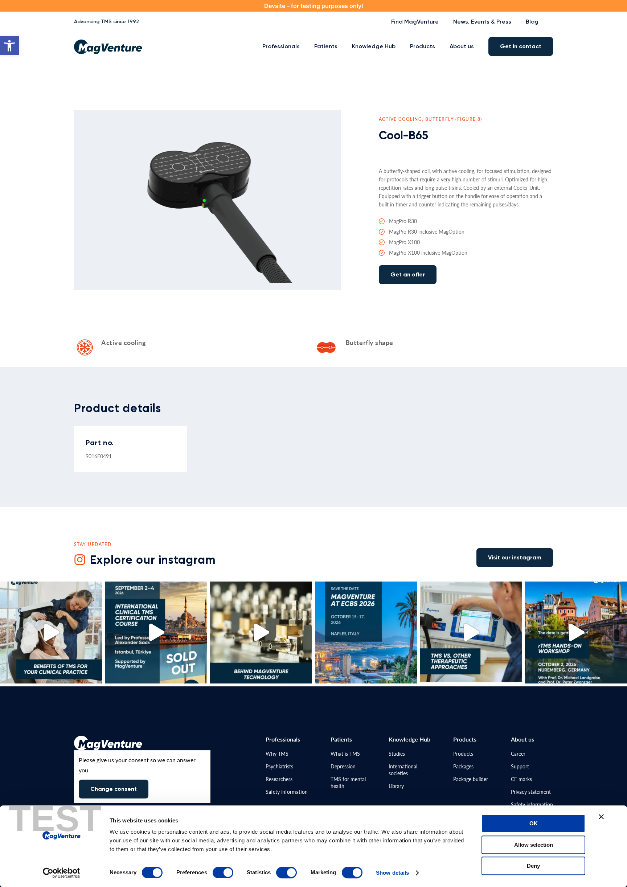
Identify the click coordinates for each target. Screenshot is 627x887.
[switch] (223, 872)
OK (533, 823)
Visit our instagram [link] (514, 557)
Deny (533, 866)
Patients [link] (325, 46)
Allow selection (533, 845)
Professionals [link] (281, 46)
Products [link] (422, 46)
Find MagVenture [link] (415, 21)
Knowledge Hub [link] (374, 46)
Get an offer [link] (407, 274)
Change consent (113, 788)
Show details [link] (392, 873)
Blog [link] (532, 21)
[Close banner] (601, 816)
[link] (9, 45)
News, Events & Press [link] (482, 21)
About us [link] (462, 46)
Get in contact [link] (520, 46)
